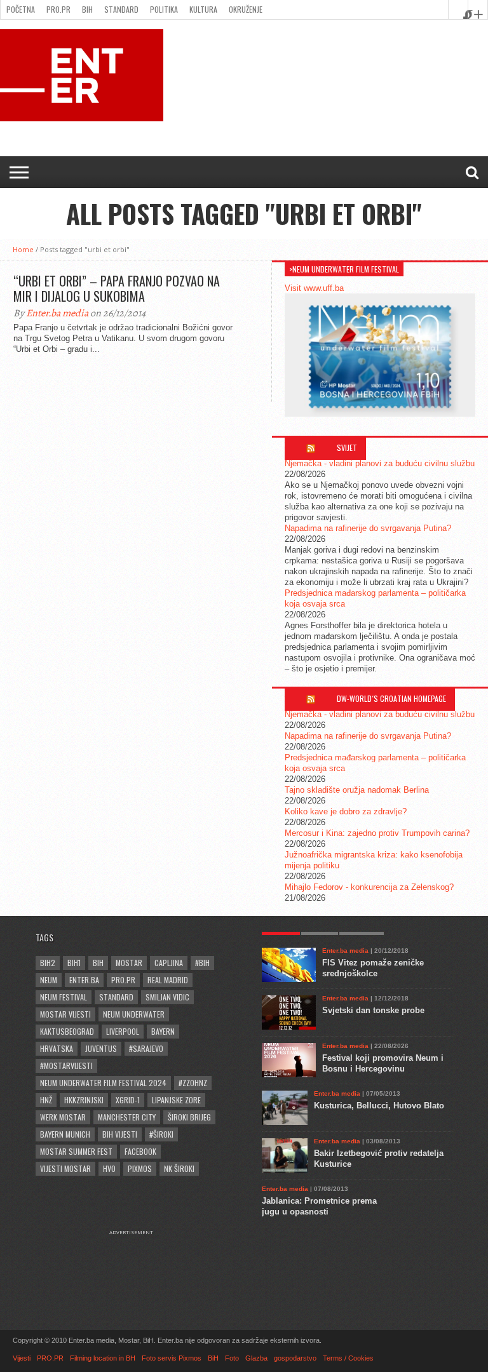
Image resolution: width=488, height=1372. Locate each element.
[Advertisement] (137, 1267)
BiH (87, 9)
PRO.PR (58, 9)
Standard (121, 9)
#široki (161, 1134)
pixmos (140, 1168)
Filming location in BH (102, 1358)
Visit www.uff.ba (314, 288)
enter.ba (84, 979)
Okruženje (245, 9)
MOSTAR (129, 962)
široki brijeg (189, 1117)
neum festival (63, 997)
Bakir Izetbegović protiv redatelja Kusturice (379, 1158)
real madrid (167, 979)
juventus (101, 1048)
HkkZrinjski (84, 1099)
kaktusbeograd (67, 1031)
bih (98, 962)
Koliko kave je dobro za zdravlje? (346, 811)
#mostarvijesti (66, 1065)
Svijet (347, 447)
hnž (46, 1099)
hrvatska (56, 1048)
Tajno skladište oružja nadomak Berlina (357, 790)
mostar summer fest (76, 1151)
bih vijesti (119, 1134)
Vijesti (21, 1358)
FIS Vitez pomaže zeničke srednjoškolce (373, 968)
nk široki (179, 1168)
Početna (20, 9)
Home (23, 249)
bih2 (47, 962)
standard (116, 997)
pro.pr (123, 979)
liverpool (122, 1031)
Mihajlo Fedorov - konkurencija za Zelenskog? (369, 887)
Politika (164, 9)
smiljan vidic (167, 997)
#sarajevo (146, 1048)
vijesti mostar (65, 1168)
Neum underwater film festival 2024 (103, 1082)
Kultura (203, 9)
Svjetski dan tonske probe (373, 1010)
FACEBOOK (140, 1151)
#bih (202, 962)
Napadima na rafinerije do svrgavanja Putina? (368, 528)
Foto (232, 1358)
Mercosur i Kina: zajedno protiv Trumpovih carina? (377, 833)
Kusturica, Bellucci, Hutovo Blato (379, 1105)
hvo (109, 1168)
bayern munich (65, 1134)
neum (48, 979)
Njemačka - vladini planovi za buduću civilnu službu (380, 463)
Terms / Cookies (348, 1358)
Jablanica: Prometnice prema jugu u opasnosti (319, 1206)
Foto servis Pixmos (171, 1358)
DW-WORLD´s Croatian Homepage (391, 698)
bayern (163, 1031)
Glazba (256, 1358)
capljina (168, 962)
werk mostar (63, 1117)
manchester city (127, 1117)
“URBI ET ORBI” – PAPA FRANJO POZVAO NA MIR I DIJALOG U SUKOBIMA (116, 288)
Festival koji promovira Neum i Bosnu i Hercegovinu (383, 1063)
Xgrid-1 (128, 1099)
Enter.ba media (57, 313)
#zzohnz (193, 1082)
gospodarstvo (295, 1358)
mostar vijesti (65, 1014)
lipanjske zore (176, 1099)
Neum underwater (134, 1014)
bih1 (74, 962)
